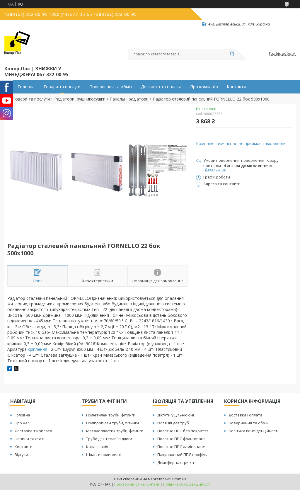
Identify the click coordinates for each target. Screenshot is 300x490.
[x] (16, 369)
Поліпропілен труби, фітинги (112, 423)
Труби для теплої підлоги (109, 438)
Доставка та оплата (161, 87)
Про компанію (204, 87)
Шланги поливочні (103, 454)
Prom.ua (179, 479)
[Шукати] (232, 54)
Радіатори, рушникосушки (79, 99)
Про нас (22, 423)
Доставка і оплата (245, 415)
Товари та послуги (62, 87)
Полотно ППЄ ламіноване (181, 446)
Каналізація (97, 446)
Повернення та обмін (110, 87)
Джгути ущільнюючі (175, 415)
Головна (26, 87)
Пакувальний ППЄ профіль (182, 454)
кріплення (37, 349)
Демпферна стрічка (175, 462)
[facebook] (9, 369)
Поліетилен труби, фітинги (110, 415)
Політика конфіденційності (253, 430)
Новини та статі (29, 438)
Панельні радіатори (129, 99)
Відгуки (21, 454)
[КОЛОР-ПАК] (17, 45)
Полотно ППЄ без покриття (182, 430)
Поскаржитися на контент (136, 484)
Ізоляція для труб (173, 423)
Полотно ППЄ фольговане (181, 438)
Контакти (236, 87)
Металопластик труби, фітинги (114, 430)
